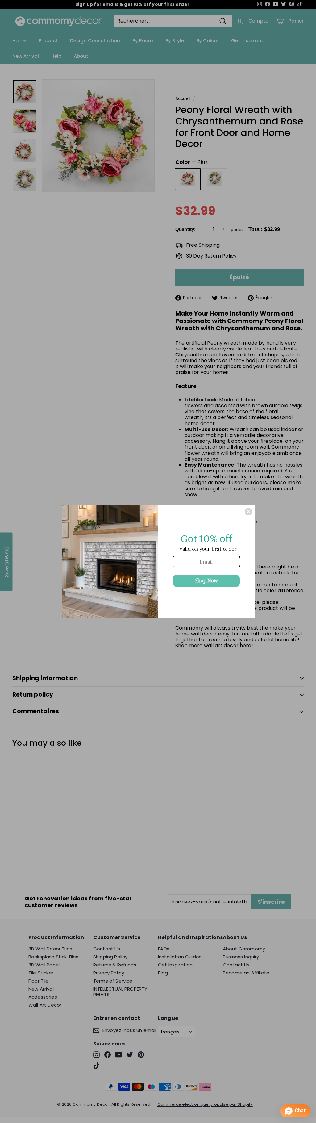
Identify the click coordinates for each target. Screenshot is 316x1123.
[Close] (248, 511)
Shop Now (206, 581)
